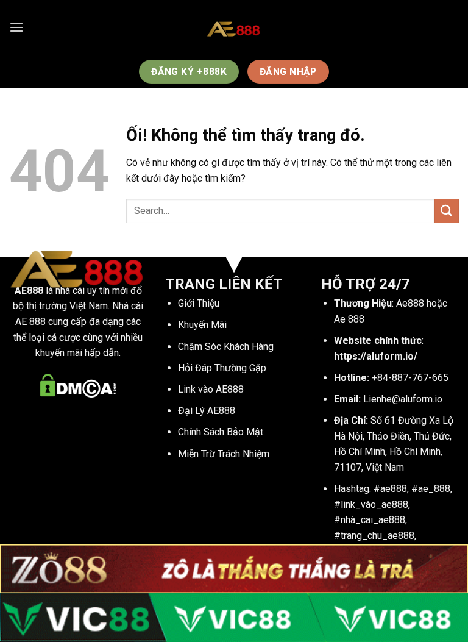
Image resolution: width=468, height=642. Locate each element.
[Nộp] (446, 211)
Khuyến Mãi (202, 324)
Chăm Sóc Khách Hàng (226, 346)
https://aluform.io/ (375, 356)
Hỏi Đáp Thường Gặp (222, 368)
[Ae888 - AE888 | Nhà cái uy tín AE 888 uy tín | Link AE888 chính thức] (234, 27)
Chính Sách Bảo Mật (220, 432)
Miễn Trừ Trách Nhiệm (223, 454)
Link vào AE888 (211, 389)
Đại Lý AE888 (206, 410)
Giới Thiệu (198, 303)
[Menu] (16, 27)
